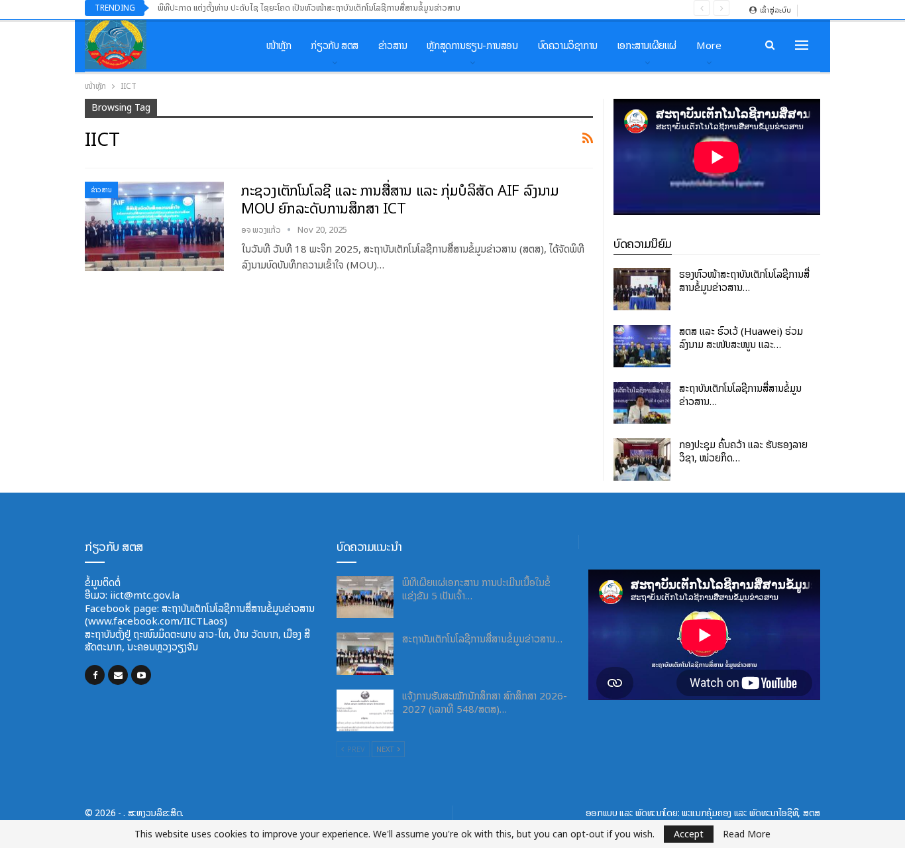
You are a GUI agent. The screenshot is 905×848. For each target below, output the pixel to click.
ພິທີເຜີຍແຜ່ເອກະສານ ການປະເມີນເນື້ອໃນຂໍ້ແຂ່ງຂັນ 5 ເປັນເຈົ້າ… (476, 589)
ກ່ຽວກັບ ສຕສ (334, 45)
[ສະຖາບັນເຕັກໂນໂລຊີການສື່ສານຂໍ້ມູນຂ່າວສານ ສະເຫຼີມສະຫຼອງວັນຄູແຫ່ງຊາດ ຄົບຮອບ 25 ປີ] (641, 403)
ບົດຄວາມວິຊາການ (568, 45)
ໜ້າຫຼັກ (278, 45)
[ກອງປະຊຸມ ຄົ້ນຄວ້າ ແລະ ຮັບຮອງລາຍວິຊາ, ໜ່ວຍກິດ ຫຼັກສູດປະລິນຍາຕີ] (641, 459)
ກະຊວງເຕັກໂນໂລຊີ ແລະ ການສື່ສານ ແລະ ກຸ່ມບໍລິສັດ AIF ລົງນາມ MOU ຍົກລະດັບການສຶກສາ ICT (400, 199)
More (708, 45)
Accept (689, 833)
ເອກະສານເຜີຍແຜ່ (646, 45)
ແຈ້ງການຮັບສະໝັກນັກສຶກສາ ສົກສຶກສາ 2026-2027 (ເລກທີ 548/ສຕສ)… (484, 702)
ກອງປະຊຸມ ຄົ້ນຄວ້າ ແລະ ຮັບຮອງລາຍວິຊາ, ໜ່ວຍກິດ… (743, 451)
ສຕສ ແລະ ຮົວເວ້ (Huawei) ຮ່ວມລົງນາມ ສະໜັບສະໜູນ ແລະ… (741, 338)
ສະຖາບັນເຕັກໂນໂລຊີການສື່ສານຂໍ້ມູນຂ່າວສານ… (740, 395)
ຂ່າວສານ (392, 45)
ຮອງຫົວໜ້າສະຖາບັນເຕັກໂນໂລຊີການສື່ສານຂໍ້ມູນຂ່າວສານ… (744, 281)
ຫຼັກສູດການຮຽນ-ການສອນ (472, 45)
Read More (747, 834)
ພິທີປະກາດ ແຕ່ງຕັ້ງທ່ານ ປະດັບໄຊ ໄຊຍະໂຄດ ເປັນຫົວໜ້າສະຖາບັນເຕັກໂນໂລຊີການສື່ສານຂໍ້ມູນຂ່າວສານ (309, 8)
